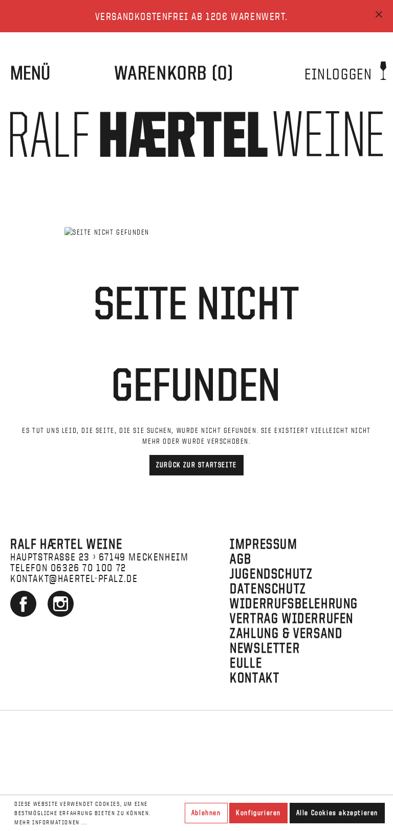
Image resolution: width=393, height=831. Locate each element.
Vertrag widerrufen (292, 618)
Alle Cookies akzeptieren (337, 812)
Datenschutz (268, 588)
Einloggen (340, 74)
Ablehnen (206, 812)
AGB (241, 558)
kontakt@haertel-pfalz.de (74, 578)
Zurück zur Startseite (196, 465)
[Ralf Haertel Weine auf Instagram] (61, 612)
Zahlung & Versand (286, 633)
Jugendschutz (271, 573)
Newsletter (265, 647)
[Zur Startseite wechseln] (196, 133)
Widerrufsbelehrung (294, 603)
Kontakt (254, 677)
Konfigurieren (258, 812)
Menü (30, 73)
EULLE (246, 662)
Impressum (263, 543)
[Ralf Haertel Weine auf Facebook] (24, 612)
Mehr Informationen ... (50, 822)
